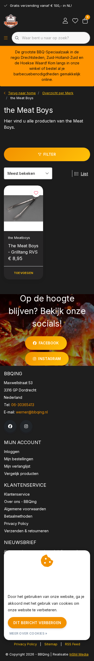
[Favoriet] (75, 20)
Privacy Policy (25, 644)
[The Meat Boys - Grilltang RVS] (23, 208)
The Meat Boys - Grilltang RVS (23, 249)
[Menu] (6, 38)
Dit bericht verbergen (37, 622)
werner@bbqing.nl (32, 412)
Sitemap (50, 644)
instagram (49, 358)
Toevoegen (23, 273)
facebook (49, 343)
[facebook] (10, 426)
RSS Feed (72, 644)
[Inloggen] (65, 20)
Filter (49, 154)
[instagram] (26, 426)
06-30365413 (22, 404)
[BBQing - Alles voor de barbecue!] (11, 21)
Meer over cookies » (28, 633)
